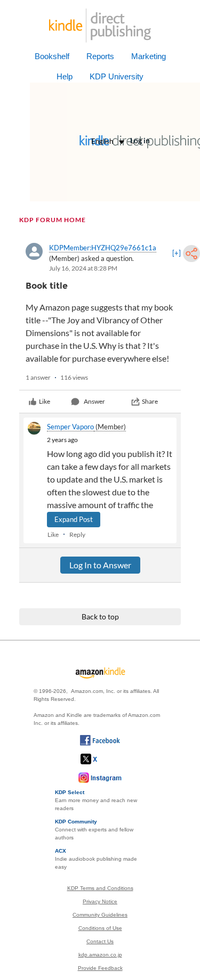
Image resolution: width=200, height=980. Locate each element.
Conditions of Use (100, 928)
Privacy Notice (100, 901)
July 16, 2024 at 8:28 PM (83, 268)
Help (65, 76)
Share (150, 401)
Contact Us (100, 941)
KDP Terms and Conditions (100, 888)
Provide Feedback (100, 968)
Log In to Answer (100, 565)
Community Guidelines (100, 915)
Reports (100, 56)
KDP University (116, 76)
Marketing (148, 56)
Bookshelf (52, 56)
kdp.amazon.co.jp (100, 955)
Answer (94, 401)
